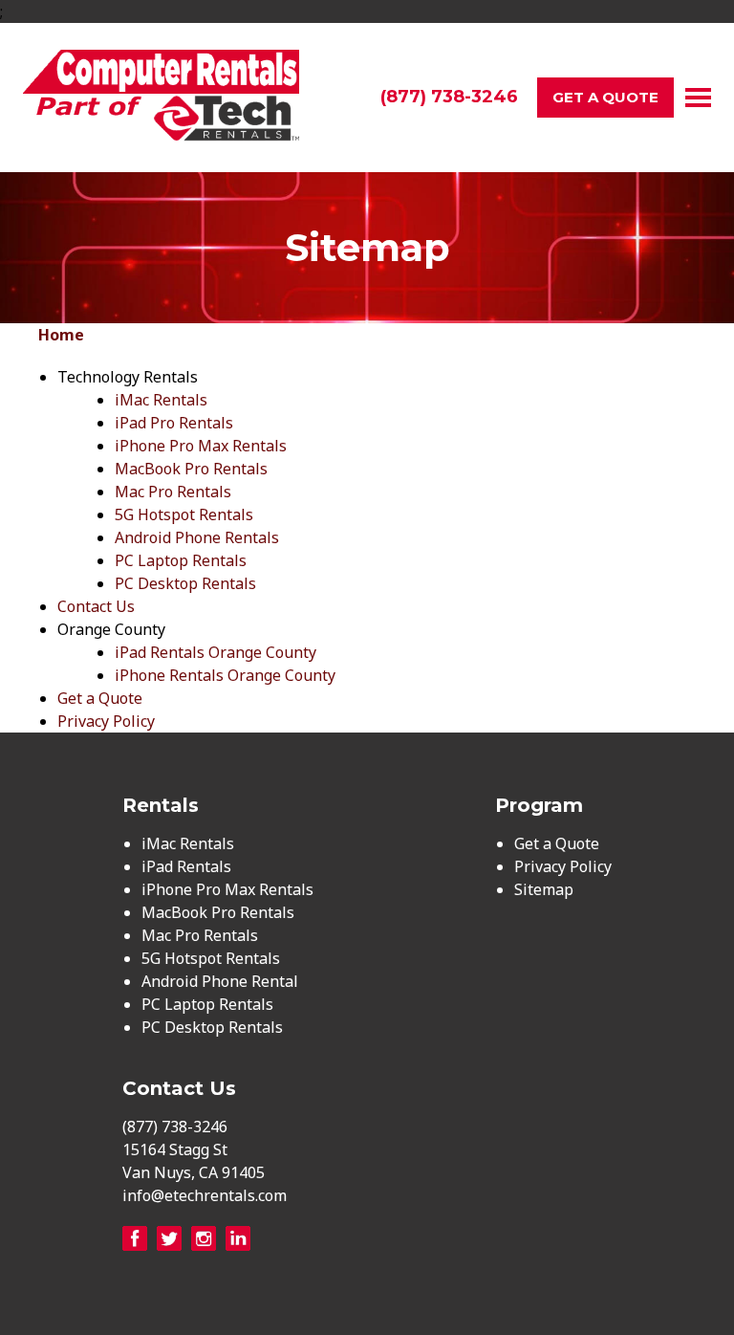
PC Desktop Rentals (185, 583)
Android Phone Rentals (197, 537)
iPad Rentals (186, 866)
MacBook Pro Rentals (191, 468)
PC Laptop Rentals (181, 560)
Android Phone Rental (219, 981)
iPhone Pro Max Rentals (201, 445)
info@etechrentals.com (204, 1195)
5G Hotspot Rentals (184, 514)
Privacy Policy (106, 721)
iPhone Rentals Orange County (225, 675)
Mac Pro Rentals (173, 491)
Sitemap (543, 889)
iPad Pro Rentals (174, 422)
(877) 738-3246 (449, 96)
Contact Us (96, 606)
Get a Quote (605, 97)
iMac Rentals (161, 399)
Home (61, 334)
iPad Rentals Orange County (215, 652)
